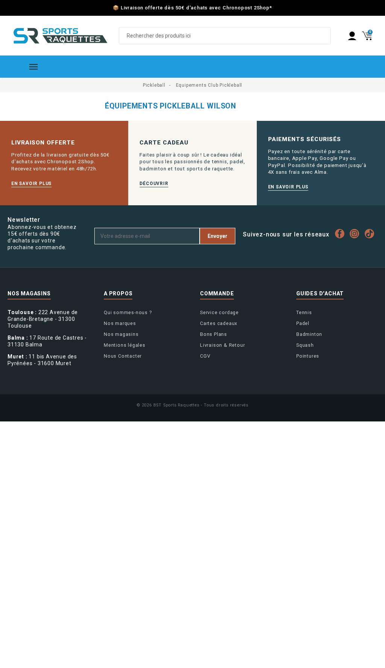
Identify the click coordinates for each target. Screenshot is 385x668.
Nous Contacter (123, 356)
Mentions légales (125, 345)
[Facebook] (341, 233)
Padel (302, 323)
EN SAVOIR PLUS (31, 183)
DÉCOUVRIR (153, 183)
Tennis (304, 312)
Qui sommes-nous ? (128, 312)
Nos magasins (121, 334)
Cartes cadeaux (218, 323)
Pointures (307, 356)
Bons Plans (213, 334)
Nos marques (120, 323)
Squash (305, 345)
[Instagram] (356, 233)
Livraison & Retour (222, 345)
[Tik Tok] (371, 233)
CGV (205, 356)
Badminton (309, 334)
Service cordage (219, 312)
